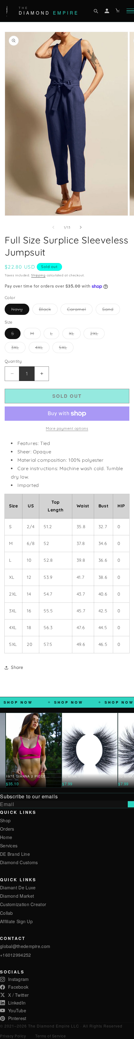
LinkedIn (17, 1003)
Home (6, 837)
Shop (5, 820)
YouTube (17, 1010)
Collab (6, 913)
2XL (97, 334)
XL (75, 334)
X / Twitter (18, 995)
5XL (66, 348)
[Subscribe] (131, 804)
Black (48, 310)
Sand (111, 310)
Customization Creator (23, 904)
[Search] (95, 11)
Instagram (18, 979)
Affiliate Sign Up (16, 921)
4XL (42, 348)
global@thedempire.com (25, 946)
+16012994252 (15, 955)
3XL (18, 348)
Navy (20, 310)
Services (8, 845)
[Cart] (118, 11)
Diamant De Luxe (18, 887)
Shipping (38, 275)
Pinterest (17, 1018)
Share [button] (17, 667)
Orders (7, 829)
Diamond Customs (19, 862)
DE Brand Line (15, 854)
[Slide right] (81, 227)
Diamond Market (17, 896)
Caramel (80, 310)
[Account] (107, 11)
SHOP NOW (37, 702)
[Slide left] (53, 227)
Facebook (18, 987)
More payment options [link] (67, 428)
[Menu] (130, 11)
